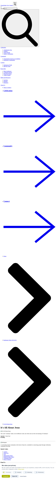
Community (3, 56)
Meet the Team (7, 66)
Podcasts (6, 81)
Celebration (3, 47)
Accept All (5, 476)
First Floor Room (7, 73)
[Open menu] (1, 7)
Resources (6, 82)
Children (6, 51)
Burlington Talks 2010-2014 (10, 340)
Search (2, 8)
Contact (11, 5)
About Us (3, 85)
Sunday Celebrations (8, 54)
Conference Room (8, 72)
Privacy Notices (7, 459)
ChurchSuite (3, 5)
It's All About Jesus (8, 424)
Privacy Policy (21, 469)
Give (8, 5)
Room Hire (3, 68)
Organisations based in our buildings (12, 58)
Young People (7, 52)
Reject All (14, 476)
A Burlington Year (8, 50)
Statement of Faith (8, 65)
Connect (2, 62)
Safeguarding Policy (8, 455)
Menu (15, 2)
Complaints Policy (8, 458)
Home (5, 256)
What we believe (7, 87)
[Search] (20, 28)
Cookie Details (23, 476)
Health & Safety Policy (9, 457)
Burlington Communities (9, 60)
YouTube (6, 80)
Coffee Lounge (7, 75)
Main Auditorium (7, 71)
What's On (6, 453)
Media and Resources (5, 77)
